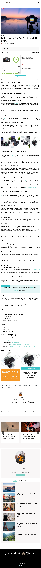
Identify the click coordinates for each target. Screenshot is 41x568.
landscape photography (31, 251)
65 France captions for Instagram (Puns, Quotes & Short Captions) (27, 524)
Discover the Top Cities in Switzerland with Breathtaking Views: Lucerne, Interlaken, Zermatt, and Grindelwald (27, 534)
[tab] (15, 480)
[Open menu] (39, 2)
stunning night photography (8, 248)
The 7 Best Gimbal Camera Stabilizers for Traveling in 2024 (10, 435)
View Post (19, 487)
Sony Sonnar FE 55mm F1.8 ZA (16, 267)
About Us (23, 558)
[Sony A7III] (6, 60)
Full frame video (5, 131)
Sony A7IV (25, 180)
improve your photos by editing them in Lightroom (19, 344)
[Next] (38, 432)
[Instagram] (21, 565)
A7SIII (12, 155)
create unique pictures (15, 342)
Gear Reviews (3, 35)
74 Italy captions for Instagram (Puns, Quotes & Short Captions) (27, 514)
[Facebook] (19, 565)
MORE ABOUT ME (20, 475)
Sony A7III (5, 79)
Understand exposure (7, 340)
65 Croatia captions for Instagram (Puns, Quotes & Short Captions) (27, 484)
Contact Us (29, 558)
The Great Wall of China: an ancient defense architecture (9, 412)
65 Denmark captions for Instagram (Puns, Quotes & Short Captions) (26, 494)
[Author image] (1, 43)
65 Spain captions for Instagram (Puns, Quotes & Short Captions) (27, 504)
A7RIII (16, 155)
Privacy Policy (16, 558)
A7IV (30, 85)
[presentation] (10, 427)
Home (10, 558)
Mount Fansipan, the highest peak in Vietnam (31, 411)
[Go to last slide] (3, 432)
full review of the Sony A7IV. (30, 187)
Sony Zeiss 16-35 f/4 (17, 277)
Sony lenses (32, 287)
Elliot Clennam (6, 43)
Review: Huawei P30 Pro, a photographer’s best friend (29, 435)
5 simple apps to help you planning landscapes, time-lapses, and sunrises (21, 346)
